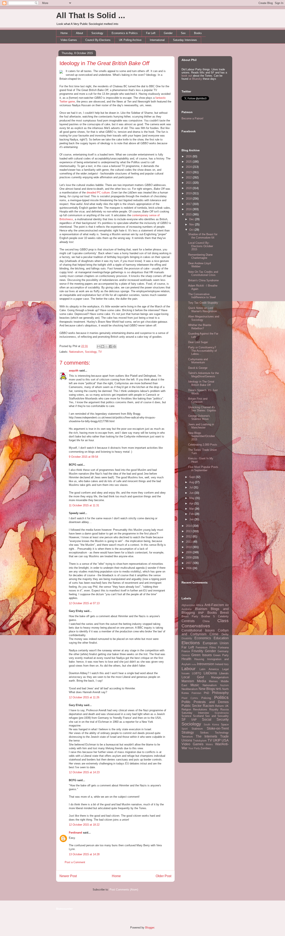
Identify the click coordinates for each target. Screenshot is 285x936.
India (194, 664)
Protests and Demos (211, 702)
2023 (189, 172)
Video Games (69, 40)
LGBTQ (196, 673)
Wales (209, 744)
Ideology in (104, 63)
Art (227, 605)
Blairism (201, 609)
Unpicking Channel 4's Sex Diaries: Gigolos (202, 409)
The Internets (206, 736)
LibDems (210, 673)
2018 (189, 198)
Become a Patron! (192, 118)
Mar (192, 508)
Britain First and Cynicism (197, 400)
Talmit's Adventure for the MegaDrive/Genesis (203, 374)
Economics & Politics (125, 33)
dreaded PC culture (98, 192)
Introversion (205, 664)
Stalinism (197, 728)
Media (201, 681)
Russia (224, 709)
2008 (189, 557)
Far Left (150, 33)
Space (225, 724)
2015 (189, 214)
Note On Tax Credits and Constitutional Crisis (203, 273)
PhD (206, 693)
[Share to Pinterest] (114, 346)
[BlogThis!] (103, 346)
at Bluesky (195, 78)
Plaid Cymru (190, 698)
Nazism (224, 685)
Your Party (194, 748)
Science (186, 715)
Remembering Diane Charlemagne (200, 256)
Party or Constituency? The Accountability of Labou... (202, 350)
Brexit (224, 612)
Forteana (223, 647)
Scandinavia (221, 712)
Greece (186, 655)
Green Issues (201, 655)
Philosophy (220, 693)
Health (186, 659)
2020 (189, 188)
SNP (194, 719)
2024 (189, 166)
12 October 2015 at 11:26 (84, 697)
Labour (188, 668)
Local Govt (193, 677)
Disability (187, 638)
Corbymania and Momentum (198, 361)
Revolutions (200, 709)
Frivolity (197, 651)
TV (100, 351)
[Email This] (99, 346)
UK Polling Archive (130, 40)
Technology (222, 732)
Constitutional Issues (198, 630)
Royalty (213, 709)
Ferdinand (75, 832)
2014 (189, 525)
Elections (191, 642)
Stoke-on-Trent (218, 728)
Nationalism (76, 351)
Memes (213, 681)
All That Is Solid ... (90, 15)
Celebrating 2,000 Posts (202, 444)
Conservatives (196, 625)
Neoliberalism (190, 689)
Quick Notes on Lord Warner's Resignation (202, 309)
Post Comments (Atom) (124, 889)
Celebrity (223, 616)
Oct (191, 229)
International (157, 40)
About (79, 33)
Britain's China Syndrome (203, 280)
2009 (189, 552)
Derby (225, 634)
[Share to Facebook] (110, 346)
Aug (192, 482)
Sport (185, 728)
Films (212, 647)
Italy (226, 664)
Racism (208, 705)
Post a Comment (75, 862)
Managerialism (220, 677)
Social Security (215, 719)
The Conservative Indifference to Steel (202, 296)
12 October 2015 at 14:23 (84, 772)
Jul (191, 487)
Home (64, 33)
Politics (221, 697)
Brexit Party (190, 616)
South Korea (211, 724)
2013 (189, 531)
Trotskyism (200, 740)
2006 (189, 568)
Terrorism (187, 736)
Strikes (204, 732)
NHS (218, 689)
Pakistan (196, 693)
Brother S (208, 616)
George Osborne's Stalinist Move (199, 417)
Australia (187, 609)
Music (194, 685)
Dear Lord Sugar (198, 342)
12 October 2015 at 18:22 (84, 824)
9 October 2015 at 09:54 (83, 456)
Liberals (224, 673)
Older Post (163, 876)
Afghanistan (188, 605)
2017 (189, 204)
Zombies (206, 748)
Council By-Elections (98, 40)
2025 (189, 161)
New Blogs (207, 689)
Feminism (202, 647)
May (192, 498)
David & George (197, 367)
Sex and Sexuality (217, 715)
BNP (201, 612)
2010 (189, 547)
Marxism (188, 681)
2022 (189, 177)
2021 (189, 182)
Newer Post (68, 876)
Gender (168, 33)
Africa (199, 605)
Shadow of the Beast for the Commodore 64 (202, 236)
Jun (191, 492)
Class (223, 620)
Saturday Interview (195, 712)
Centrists (188, 621)
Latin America (209, 669)
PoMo (186, 702)
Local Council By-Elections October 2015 (200, 246)
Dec (192, 219)
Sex (183, 33)
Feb (192, 513)
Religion (186, 709)
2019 (189, 193)
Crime (213, 634)
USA (225, 740)
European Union (216, 643)
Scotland (198, 715)
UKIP (217, 740)
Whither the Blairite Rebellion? (199, 326)
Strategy (188, 732)
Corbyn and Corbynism (205, 632)
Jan (191, 519)
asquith (73, 370)
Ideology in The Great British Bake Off (201, 383)
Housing (199, 659)
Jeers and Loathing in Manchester (201, 426)
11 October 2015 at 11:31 (84, 505)
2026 (189, 156)
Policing (206, 698)
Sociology (97, 33)
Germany (223, 651)
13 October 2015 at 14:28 (84, 854)
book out (187, 75)
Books (198, 33)
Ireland (219, 664)
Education (221, 638)
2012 (189, 536)
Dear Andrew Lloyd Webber (199, 265)
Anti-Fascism (214, 605)
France (186, 651)
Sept (192, 477)
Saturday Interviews (185, 40)
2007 (189, 563)
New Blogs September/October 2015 (201, 436)
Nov (192, 224)
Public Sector (192, 705)
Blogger (149, 927)
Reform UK (222, 705)
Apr (191, 503)
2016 (189, 209)
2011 (189, 541)
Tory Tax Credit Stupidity (203, 302)
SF (184, 719)
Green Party (221, 655)
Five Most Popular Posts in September (203, 468)
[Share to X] (107, 346)
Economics (202, 638)
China (206, 621)
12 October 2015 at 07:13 (84, 603)
